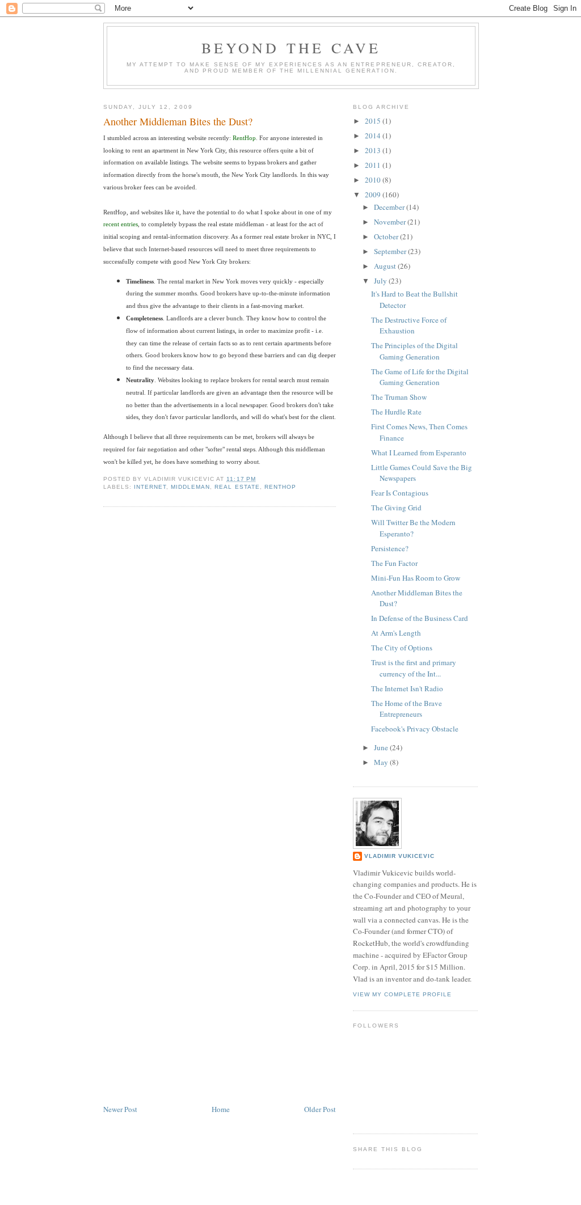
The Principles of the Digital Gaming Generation (414, 351)
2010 (373, 180)
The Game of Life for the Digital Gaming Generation (420, 377)
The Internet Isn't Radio (407, 688)
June (382, 747)
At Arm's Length (396, 633)
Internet (150, 487)
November (390, 222)
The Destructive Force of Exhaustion (409, 325)
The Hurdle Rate (396, 412)
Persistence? (390, 548)
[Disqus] (219, 660)
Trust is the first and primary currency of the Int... (413, 668)
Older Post (320, 1109)
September (391, 251)
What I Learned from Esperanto (418, 452)
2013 (373, 150)
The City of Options (401, 647)
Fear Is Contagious (399, 493)
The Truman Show (399, 397)
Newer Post (120, 1109)
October (387, 236)
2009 (373, 194)
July (381, 281)
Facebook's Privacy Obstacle (414, 729)
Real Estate (236, 487)
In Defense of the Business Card (419, 618)
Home (221, 1109)
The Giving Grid (396, 507)
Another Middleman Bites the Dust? (177, 121)
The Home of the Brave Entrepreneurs (406, 709)
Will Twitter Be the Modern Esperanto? (413, 528)
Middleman (190, 487)
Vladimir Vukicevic (399, 856)
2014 (373, 135)
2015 (373, 121)
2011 (373, 165)
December (390, 207)
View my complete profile (402, 994)
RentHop (280, 487)
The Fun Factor (394, 563)
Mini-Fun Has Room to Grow (415, 578)
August (386, 266)
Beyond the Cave (291, 47)
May (382, 762)
